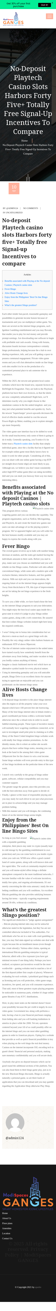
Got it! (44, 5)
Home (25, 131)
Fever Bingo (10, 280)
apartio (38, 1278)
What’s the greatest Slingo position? (21, 296)
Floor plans (7, 1214)
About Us (6, 1209)
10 (14, 179)
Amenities (6, 1219)
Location (6, 1224)
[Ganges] (13, 10)
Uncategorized (14, 203)
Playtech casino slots (23, 434)
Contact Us (7, 1229)
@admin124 (12, 199)
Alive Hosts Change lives (16, 284)
